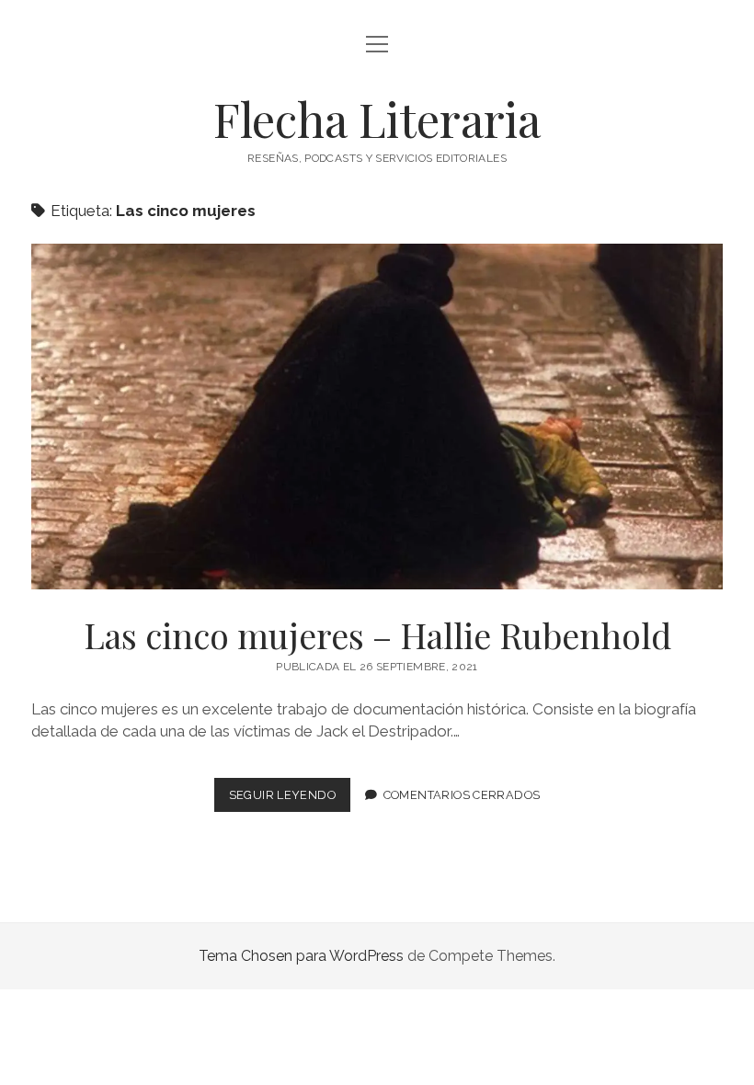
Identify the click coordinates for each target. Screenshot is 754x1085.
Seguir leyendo (289, 799)
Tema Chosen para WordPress (301, 956)
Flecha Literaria (377, 118)
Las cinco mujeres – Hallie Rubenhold (377, 416)
